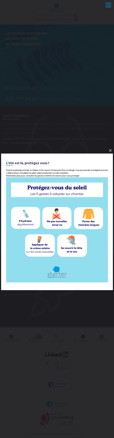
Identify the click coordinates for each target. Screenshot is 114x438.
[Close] (110, 150)
